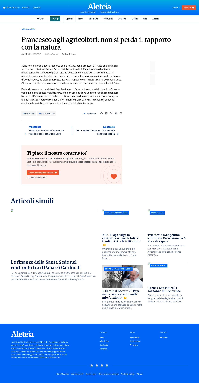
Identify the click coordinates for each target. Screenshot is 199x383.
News (80, 18)
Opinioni (69, 18)
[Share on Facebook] (101, 113)
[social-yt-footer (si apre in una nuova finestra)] (92, 365)
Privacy (140, 374)
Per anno (163, 337)
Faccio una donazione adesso (41, 172)
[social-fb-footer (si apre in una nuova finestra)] (97, 365)
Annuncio (134, 345)
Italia (145, 18)
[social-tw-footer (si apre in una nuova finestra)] (102, 365)
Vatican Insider (51, 54)
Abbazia (155, 18)
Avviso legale (91, 374)
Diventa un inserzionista (109, 374)
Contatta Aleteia (127, 374)
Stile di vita (93, 18)
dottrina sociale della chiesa (116, 212)
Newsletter (134, 337)
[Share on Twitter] (111, 113)
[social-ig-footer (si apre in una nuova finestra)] (107, 365)
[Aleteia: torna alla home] (99, 6)
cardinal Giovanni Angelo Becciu (118, 269)
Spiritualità (108, 18)
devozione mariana (158, 265)
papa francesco (157, 212)
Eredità (135, 18)
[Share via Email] (116, 113)
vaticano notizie (28, 29)
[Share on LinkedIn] (106, 113)
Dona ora (187, 7)
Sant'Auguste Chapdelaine (109, 12)
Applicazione (135, 341)
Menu (42, 18)
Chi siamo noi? (77, 374)
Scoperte (122, 18)
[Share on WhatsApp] (121, 113)
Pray (54, 18)
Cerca (37, 7)
